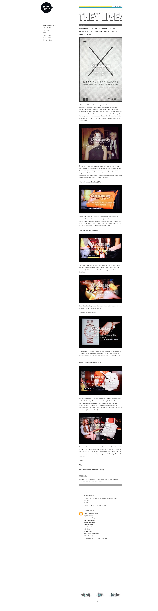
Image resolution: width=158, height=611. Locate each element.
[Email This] (80, 476)
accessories (102, 479)
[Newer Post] (86, 597)
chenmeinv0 (87, 510)
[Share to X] (84, 476)
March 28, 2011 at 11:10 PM (95, 505)
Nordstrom (116, 451)
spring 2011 (99, 481)
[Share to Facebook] (86, 476)
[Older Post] (114, 597)
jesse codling (113, 479)
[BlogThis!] (82, 476)
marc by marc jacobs (86, 481)
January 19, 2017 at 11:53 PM (95, 538)
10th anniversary (91, 479)
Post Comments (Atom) (94, 601)
